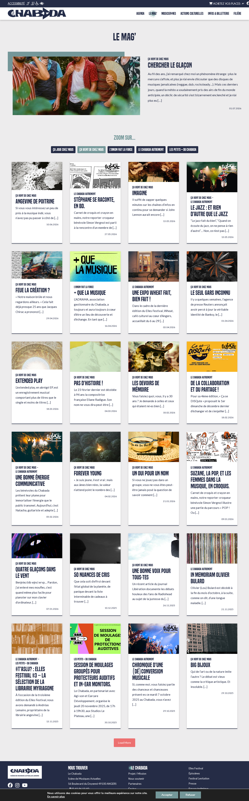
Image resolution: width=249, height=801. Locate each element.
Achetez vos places (226, 3)
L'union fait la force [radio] (121, 150)
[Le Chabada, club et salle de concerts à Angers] (37, 13)
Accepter (166, 795)
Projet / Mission (137, 773)
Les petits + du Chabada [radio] (182, 150)
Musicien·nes (168, 13)
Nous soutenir (136, 778)
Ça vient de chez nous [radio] (91, 150)
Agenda (140, 13)
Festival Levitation (199, 778)
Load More (124, 742)
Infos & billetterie (218, 13)
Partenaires (134, 783)
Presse (192, 783)
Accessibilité (16, 3)
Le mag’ (153, 13)
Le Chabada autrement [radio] (151, 150)
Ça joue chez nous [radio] (63, 150)
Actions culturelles (192, 13)
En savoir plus (56, 796)
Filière (237, 13)
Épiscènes (194, 773)
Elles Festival (196, 768)
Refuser (190, 795)
